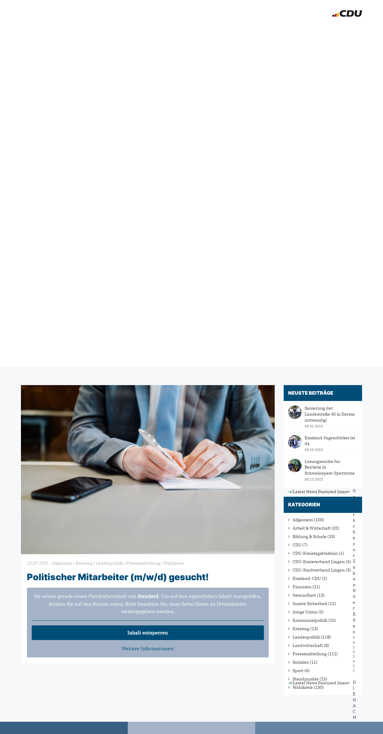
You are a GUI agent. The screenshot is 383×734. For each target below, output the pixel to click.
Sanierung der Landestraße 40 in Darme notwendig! (330, 414)
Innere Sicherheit (310, 603)
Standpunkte (306, 679)
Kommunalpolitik (310, 620)
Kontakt (312, 13)
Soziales (301, 662)
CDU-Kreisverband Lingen (319, 561)
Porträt (216, 13)
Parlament (250, 13)
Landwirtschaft (308, 645)
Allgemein (303, 519)
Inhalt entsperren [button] (147, 633)
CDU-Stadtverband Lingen (319, 570)
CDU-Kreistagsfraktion (315, 553)
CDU (297, 545)
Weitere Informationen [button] (148, 648)
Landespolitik (306, 637)
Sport (298, 670)
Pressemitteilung (310, 654)
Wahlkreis (303, 687)
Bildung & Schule (309, 536)
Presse (283, 13)
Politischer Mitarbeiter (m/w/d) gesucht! (118, 577)
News (189, 13)
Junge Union (305, 612)
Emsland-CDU (307, 578)
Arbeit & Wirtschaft (312, 528)
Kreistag (301, 628)
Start (165, 13)
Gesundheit (304, 595)
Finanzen (302, 586)
